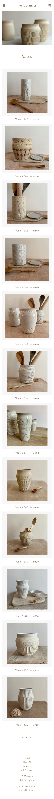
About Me (27, 762)
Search (27, 758)
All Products (27, 770)
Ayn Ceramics (27, 5)
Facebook (28, 776)
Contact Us (27, 766)
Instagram (28, 780)
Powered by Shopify (27, 790)
